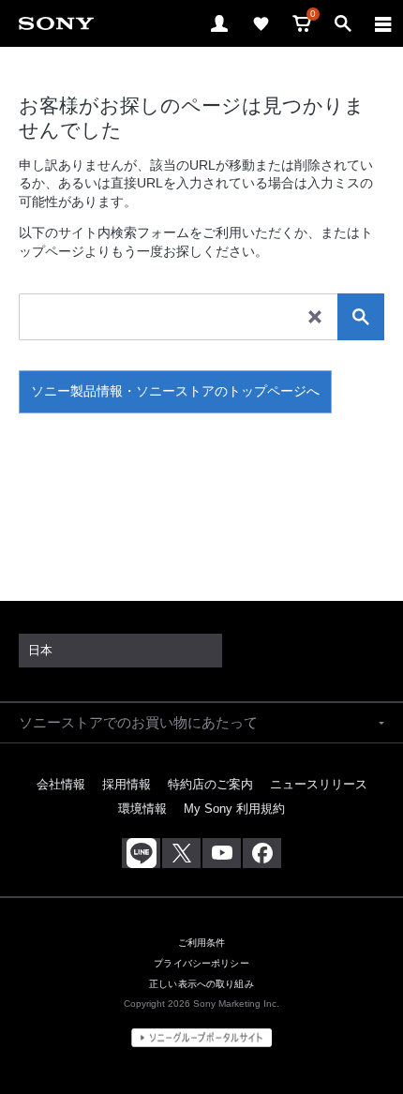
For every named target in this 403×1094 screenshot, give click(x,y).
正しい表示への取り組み (201, 984)
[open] (219, 23)
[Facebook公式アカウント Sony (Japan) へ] (262, 853)
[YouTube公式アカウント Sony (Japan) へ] (221, 853)
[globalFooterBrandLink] (201, 1037)
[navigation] (383, 23)
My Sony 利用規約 (234, 809)
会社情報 (61, 784)
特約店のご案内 (210, 784)
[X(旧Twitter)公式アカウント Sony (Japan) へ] (181, 853)
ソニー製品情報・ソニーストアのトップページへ (175, 390)
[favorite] (260, 23)
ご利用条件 (202, 942)
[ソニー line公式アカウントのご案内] (141, 853)
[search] (360, 316)
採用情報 (126, 784)
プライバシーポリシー (201, 963)
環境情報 (142, 809)
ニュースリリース (318, 784)
